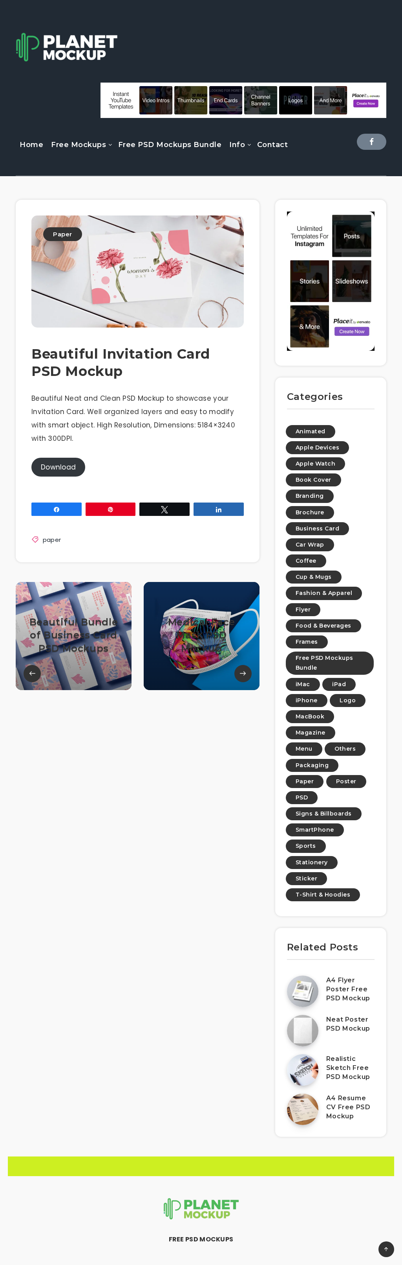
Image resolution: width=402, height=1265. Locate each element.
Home (31, 144)
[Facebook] (371, 142)
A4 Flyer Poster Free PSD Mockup (348, 989)
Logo (348, 700)
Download (58, 467)
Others (345, 748)
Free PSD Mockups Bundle (170, 144)
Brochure (310, 512)
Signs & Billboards (324, 813)
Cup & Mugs (314, 576)
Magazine (310, 732)
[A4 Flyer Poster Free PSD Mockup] (302, 991)
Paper (62, 234)
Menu (304, 748)
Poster (346, 781)
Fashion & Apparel (324, 593)
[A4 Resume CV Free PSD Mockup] (302, 1109)
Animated (310, 431)
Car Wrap (310, 544)
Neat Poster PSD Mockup (348, 1024)
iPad (339, 684)
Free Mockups (78, 144)
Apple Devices (318, 447)
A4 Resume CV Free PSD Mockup (348, 1107)
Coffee (306, 560)
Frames (307, 641)
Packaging (312, 765)
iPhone (307, 700)
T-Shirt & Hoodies (323, 894)
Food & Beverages (323, 625)
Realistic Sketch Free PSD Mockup (348, 1068)
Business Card (318, 528)
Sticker (307, 878)
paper (52, 540)
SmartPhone (315, 829)
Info (237, 144)
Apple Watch (316, 463)
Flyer (303, 609)
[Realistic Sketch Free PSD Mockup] (302, 1070)
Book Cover (313, 479)
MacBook (310, 716)
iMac (303, 684)
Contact (272, 144)
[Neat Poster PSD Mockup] (302, 1030)
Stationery (312, 862)
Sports (306, 845)
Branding (310, 495)
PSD (302, 797)
